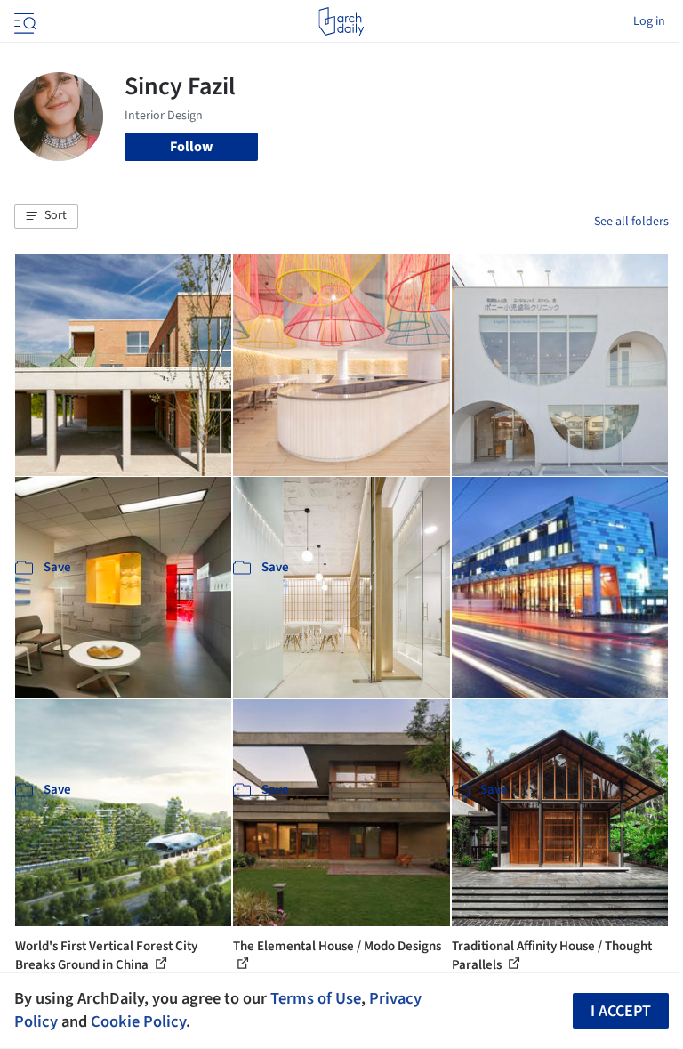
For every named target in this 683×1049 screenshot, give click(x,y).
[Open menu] (23, 21)
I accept (621, 1011)
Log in (649, 21)
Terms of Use (315, 998)
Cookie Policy (138, 1021)
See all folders (631, 221)
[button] (46, 216)
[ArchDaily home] (341, 21)
